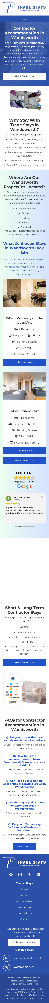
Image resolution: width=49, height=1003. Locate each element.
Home (24, 889)
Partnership (24, 907)
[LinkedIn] (38, 874)
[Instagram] (20, 874)
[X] (29, 874)
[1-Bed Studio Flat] (24, 413)
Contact (24, 919)
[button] (24, 18)
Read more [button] (11, 519)
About (24, 895)
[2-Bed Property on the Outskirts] (24, 322)
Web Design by (24, 984)
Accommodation (24, 901)
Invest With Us (24, 913)
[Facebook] (11, 874)
